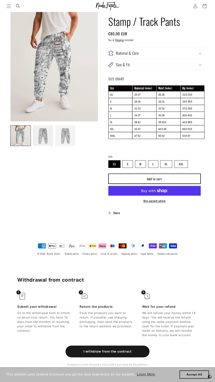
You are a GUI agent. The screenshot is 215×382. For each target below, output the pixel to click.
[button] (8, 6)
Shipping (119, 40)
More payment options (154, 201)
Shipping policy (129, 253)
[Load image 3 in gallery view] (65, 136)
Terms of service (109, 253)
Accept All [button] (194, 374)
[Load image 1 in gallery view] (20, 136)
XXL (181, 164)
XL (166, 164)
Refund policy (72, 253)
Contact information (167, 253)
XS (114, 164)
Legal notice (147, 253)
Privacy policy (90, 253)
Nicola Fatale (53, 253)
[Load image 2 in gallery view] (43, 136)
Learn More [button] (146, 374)
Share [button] (116, 213)
